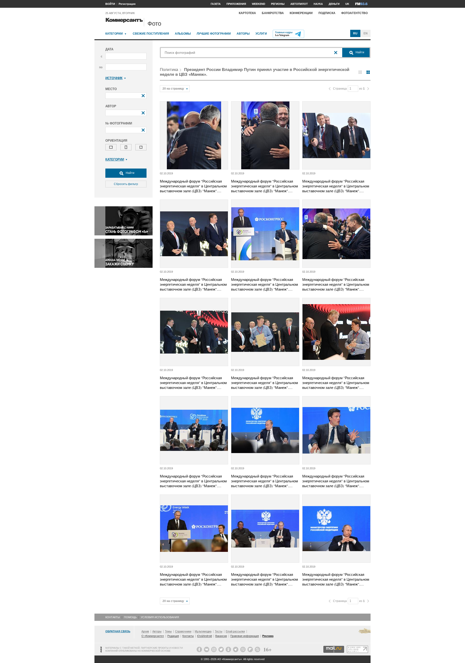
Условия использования (160, 617)
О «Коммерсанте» (152, 635)
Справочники (183, 631)
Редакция (173, 635)
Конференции (301, 13)
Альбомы (183, 33)
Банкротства (273, 13)
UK (347, 3)
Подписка (326, 13)
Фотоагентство (354, 13)
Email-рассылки (235, 631)
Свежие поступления (151, 33)
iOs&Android (204, 635)
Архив (145, 631)
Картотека (247, 13)
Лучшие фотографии (214, 33)
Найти (129, 173)
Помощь (130, 617)
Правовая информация (244, 635)
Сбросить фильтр (126, 184)
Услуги (261, 33)
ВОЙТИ (110, 3)
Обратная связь (117, 631)
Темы (168, 631)
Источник (114, 78)
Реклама (267, 635)
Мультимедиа (203, 631)
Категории (114, 33)
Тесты (218, 631)
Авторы (243, 33)
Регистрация (127, 3)
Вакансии (221, 635)
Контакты (112, 617)
